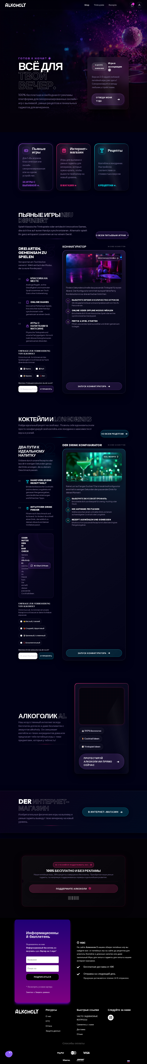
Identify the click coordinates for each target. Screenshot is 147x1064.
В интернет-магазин (105, 812)
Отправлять (46, 389)
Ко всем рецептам (114, 433)
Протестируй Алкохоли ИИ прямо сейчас (101, 761)
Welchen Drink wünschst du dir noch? (33, 650)
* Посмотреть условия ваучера (39, 987)
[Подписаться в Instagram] (111, 1017)
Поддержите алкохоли (71, 888)
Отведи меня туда (108, 99)
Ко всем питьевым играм (112, 235)
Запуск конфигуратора (94, 386)
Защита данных (42, 992)
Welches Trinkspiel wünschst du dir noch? (35, 383)
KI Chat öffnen (41, 566)
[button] (8, 1054)
